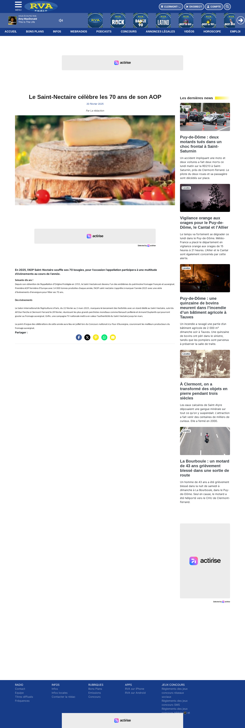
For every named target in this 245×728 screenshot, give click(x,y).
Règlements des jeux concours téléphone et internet (176, 712)
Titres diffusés (24, 696)
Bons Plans (35, 31)
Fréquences (22, 700)
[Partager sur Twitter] (86, 339)
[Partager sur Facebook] (78, 339)
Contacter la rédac (63, 696)
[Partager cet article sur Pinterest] (95, 339)
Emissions (94, 692)
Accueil (11, 31)
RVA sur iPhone (134, 688)
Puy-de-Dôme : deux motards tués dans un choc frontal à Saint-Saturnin (201, 144)
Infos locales (60, 692)
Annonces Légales (160, 31)
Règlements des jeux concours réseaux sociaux (175, 692)
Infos (57, 31)
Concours (129, 31)
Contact (20, 688)
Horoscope (212, 31)
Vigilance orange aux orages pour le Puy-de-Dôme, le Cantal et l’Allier (204, 223)
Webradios (78, 31)
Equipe (19, 692)
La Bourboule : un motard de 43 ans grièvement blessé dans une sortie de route (204, 468)
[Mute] (60, 20)
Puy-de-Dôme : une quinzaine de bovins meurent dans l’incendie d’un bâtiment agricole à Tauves (203, 307)
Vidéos (189, 31)
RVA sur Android (135, 692)
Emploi (235, 31)
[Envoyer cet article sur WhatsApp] (103, 339)
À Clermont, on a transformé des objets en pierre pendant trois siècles (204, 391)
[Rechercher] (227, 6)
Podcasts (104, 31)
